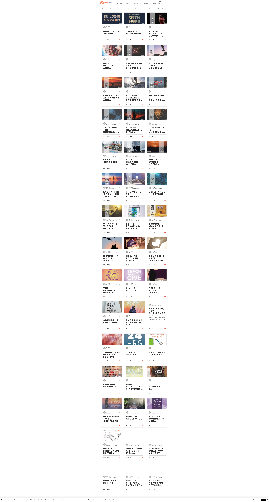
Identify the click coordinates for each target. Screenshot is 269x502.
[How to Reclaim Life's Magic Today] (134, 243)
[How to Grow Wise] (134, 403)
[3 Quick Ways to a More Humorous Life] (157, 211)
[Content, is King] (112, 468)
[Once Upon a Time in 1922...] (134, 435)
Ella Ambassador (151, 8)
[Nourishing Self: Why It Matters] (112, 243)
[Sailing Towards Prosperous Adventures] (134, 82)
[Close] (267, 500)
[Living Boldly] (134, 275)
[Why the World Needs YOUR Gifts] (157, 147)
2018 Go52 (111, 8)
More (159, 8)
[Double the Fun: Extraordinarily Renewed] (134, 468)
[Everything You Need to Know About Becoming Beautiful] (112, 179)
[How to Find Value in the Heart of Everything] (112, 435)
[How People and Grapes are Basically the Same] (112, 50)
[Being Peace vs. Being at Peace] (134, 211)
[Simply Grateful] (134, 339)
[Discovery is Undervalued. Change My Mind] (157, 114)
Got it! (263, 499)
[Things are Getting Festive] (112, 339)
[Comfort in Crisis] (112, 371)
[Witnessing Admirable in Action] (157, 82)
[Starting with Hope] (134, 18)
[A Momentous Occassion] (157, 371)
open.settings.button (254, 499)
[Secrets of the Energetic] (134, 50)
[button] (165, 9)
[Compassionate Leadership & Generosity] (157, 243)
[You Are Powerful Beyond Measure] (157, 468)
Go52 (118, 8)
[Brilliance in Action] (157, 179)
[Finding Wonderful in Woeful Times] (157, 403)
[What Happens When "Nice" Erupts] (134, 147)
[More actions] (120, 27)
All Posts (104, 8)
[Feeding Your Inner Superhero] (157, 275)
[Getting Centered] (112, 147)
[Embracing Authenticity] (134, 307)
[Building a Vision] (112, 18)
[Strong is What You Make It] (157, 435)
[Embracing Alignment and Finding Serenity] (112, 82)
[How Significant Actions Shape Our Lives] (134, 371)
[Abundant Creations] (112, 307)
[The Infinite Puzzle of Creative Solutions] (112, 275)
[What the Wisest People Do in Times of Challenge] (112, 211)
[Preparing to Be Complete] (112, 403)
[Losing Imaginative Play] (134, 114)
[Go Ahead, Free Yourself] (157, 50)
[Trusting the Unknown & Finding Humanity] (112, 114)
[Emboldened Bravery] (157, 339)
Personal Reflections (127, 8)
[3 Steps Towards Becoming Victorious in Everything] (157, 18)
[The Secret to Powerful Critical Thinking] (134, 179)
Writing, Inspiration (139, 8)
